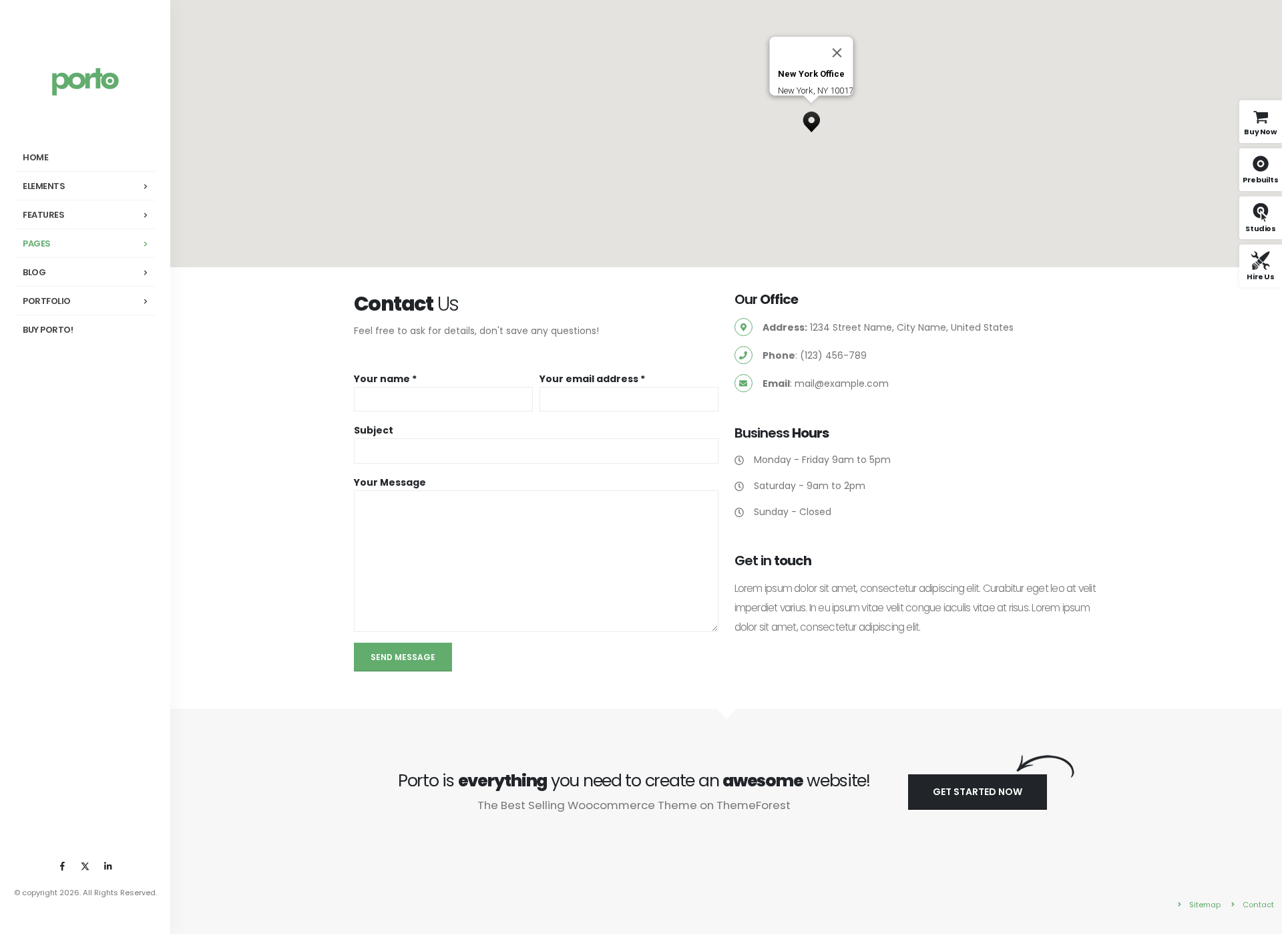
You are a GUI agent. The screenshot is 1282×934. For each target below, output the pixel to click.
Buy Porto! (48, 329)
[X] (85, 866)
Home (35, 157)
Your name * (385, 378)
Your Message (390, 482)
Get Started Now (977, 791)
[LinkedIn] (108, 866)
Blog (34, 272)
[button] (811, 118)
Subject (373, 430)
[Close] (837, 53)
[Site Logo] (85, 81)
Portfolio (47, 301)
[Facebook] (62, 866)
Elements (44, 186)
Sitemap (1205, 904)
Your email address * (592, 378)
